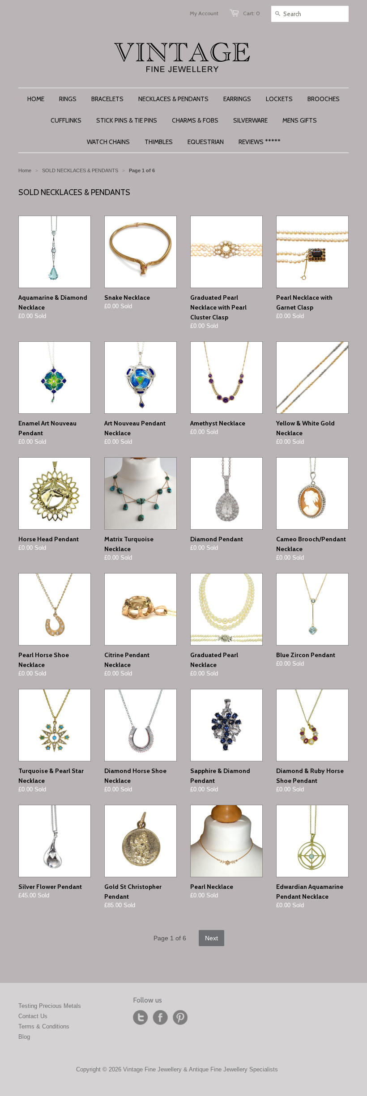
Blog (24, 1036)
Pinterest (180, 1017)
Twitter (140, 1017)
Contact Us (32, 1016)
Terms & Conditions (43, 1026)
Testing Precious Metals (49, 1006)
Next (211, 938)
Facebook (160, 1017)
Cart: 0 (251, 13)
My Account (204, 13)
